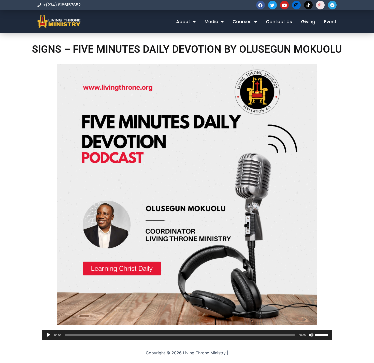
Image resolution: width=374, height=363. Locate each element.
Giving (308, 21)
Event (330, 21)
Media (211, 21)
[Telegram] (332, 5)
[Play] (48, 335)
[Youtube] (284, 5)
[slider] (322, 334)
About (183, 21)
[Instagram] (296, 5)
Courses (242, 21)
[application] (187, 335)
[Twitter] (272, 5)
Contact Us (279, 21)
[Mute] (311, 335)
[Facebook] (260, 5)
